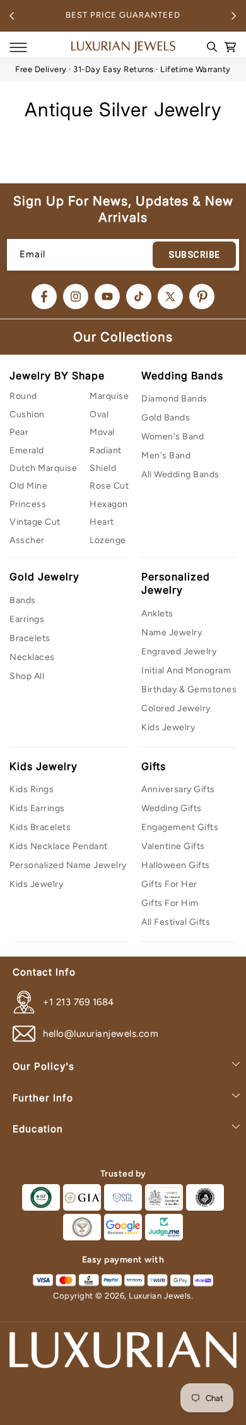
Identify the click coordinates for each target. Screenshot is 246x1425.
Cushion (27, 414)
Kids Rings (31, 789)
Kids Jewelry (168, 727)
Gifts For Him (170, 903)
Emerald (26, 450)
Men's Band (165, 455)
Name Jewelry (171, 632)
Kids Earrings (37, 808)
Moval (102, 432)
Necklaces (32, 657)
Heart (102, 522)
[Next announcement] (234, 15)
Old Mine (28, 485)
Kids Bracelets (40, 827)
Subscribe (194, 255)
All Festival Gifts (175, 922)
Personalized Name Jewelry (68, 865)
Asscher (27, 540)
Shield (103, 468)
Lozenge (108, 540)
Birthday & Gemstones (189, 689)
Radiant (106, 450)
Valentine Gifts (173, 846)
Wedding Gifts (171, 808)
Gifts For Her (169, 884)
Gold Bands (165, 417)
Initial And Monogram (186, 670)
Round (23, 396)
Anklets (157, 613)
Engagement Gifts (179, 827)
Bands (22, 600)
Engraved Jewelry (178, 651)
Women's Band (172, 436)
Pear (18, 432)
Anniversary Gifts (178, 789)
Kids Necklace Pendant (58, 846)
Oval (99, 414)
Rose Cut (109, 485)
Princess (27, 504)
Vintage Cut (35, 522)
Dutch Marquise (43, 468)
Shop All (26, 676)
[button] (18, 47)
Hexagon (109, 504)
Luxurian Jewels (160, 1295)
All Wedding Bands (180, 474)
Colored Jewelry (176, 708)
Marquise (109, 396)
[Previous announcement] (12, 15)
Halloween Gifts (175, 865)
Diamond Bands (174, 398)
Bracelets (29, 638)
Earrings (26, 619)
